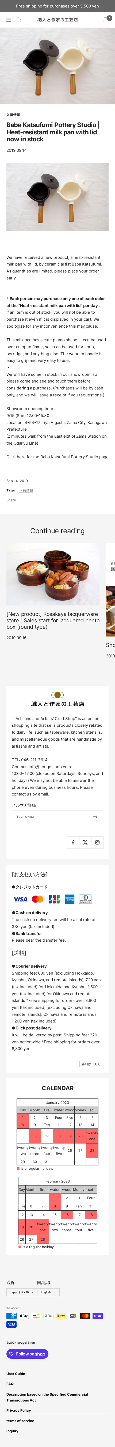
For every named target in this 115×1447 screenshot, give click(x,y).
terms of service (20, 1421)
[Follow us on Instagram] (97, 842)
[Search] (19, 19)
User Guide (15, 1374)
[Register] (95, 817)
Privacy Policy (18, 1410)
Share (11, 500)
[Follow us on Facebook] (73, 842)
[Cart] (106, 19)
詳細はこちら (91, 1064)
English (46, 1292)
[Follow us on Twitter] (85, 842)
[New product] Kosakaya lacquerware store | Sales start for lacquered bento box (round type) (52, 620)
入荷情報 (13, 115)
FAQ (10, 1384)
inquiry (12, 1431)
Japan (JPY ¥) (19, 1292)
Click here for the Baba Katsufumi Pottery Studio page (57, 456)
